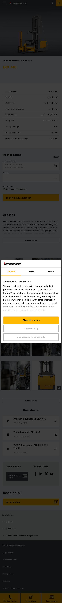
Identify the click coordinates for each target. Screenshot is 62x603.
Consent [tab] (11, 271)
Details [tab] (31, 271)
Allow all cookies (31, 320)
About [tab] (51, 271)
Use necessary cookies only (31, 337)
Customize (29, 328)
